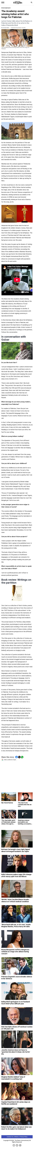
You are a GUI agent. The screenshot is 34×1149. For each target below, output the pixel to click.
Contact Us (10, 1136)
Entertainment (6, 8)
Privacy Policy (23, 1136)
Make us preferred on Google (10, 759)
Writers (16, 1136)
